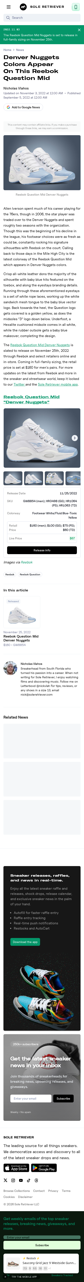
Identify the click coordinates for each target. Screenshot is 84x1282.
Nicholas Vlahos (16, 88)
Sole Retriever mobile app (58, 384)
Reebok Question (30, 574)
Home (7, 50)
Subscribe (63, 1098)
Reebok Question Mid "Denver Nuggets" (31, 399)
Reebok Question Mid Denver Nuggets (40, 345)
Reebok (26, 562)
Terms (66, 1191)
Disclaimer (25, 1197)
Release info (42, 550)
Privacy (53, 1191)
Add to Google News (26, 107)
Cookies (9, 1197)
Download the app (25, 942)
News (20, 50)
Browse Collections (16, 1191)
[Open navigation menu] (8, 7)
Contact (39, 1191)
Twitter (19, 384)
